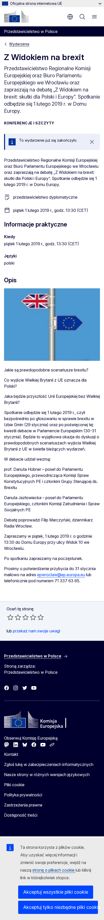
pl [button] (70, 16)
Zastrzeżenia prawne (23, 805)
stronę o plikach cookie (53, 870)
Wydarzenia (19, 44)
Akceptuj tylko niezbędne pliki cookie (60, 907)
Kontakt (11, 754)
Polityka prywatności (23, 794)
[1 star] (10, 617)
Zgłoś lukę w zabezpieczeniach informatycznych (48, 764)
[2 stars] (14, 617)
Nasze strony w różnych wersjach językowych (47, 774)
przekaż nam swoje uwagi (36, 630)
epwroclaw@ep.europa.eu (61, 574)
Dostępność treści (20, 815)
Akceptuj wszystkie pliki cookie (55, 892)
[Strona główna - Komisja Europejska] (16, 16)
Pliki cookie (14, 784)
